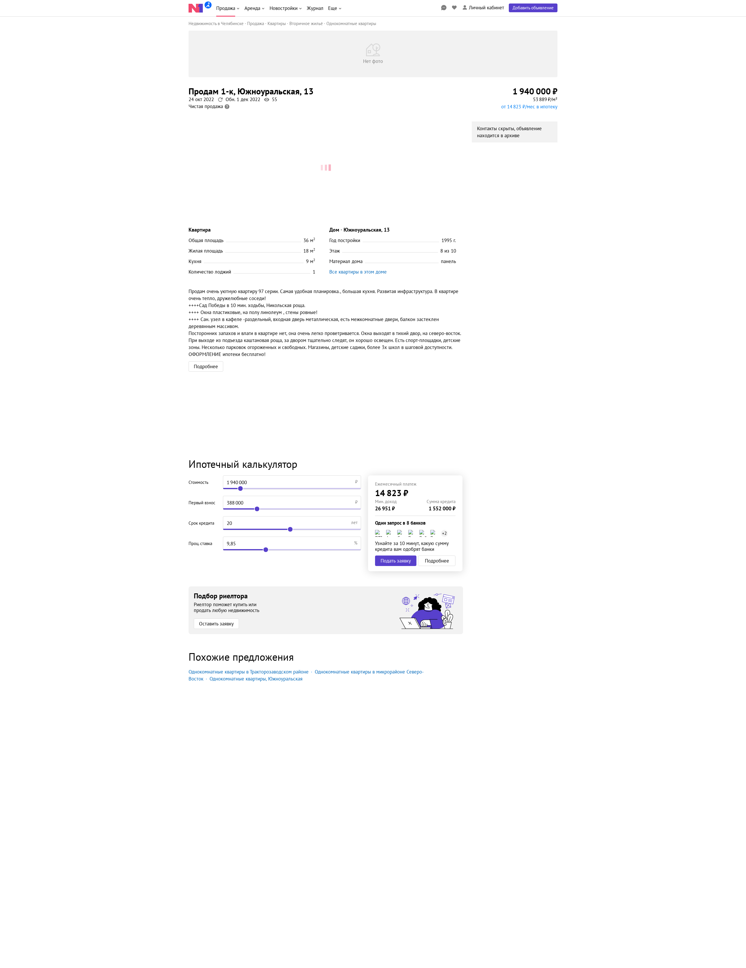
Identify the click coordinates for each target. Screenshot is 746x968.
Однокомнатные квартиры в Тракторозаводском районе (249, 672)
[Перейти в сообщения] (444, 7)
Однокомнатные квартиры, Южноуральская (256, 679)
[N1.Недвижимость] (196, 8)
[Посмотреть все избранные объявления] (454, 7)
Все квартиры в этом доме (358, 272)
